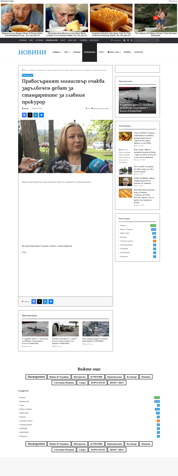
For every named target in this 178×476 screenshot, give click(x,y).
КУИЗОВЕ (124, 249)
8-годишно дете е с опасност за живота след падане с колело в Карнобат (35, 341)
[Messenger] (41, 115)
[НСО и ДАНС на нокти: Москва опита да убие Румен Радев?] (125, 169)
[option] (137, 100)
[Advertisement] (65, 225)
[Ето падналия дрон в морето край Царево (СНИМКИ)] (95, 328)
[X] (30, 115)
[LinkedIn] (35, 115)
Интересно (124, 256)
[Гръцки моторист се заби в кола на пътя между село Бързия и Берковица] (65, 328)
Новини (32, 70)
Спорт (82, 382)
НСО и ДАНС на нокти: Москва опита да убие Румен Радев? (144, 169)
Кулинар (123, 237)
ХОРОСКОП (124, 253)
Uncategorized (126, 245)
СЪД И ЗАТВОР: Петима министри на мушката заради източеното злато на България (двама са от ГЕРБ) (144, 138)
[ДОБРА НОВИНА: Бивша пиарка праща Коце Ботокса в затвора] (125, 181)
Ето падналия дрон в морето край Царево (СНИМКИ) (95, 340)
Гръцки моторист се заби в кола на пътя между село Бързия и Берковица (64, 341)
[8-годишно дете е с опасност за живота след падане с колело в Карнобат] (35, 328)
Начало (26, 70)
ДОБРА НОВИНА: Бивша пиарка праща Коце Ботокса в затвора (144, 180)
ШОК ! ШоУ (124, 233)
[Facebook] (24, 115)
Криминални (41, 70)
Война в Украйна (126, 229)
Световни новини (126, 241)
